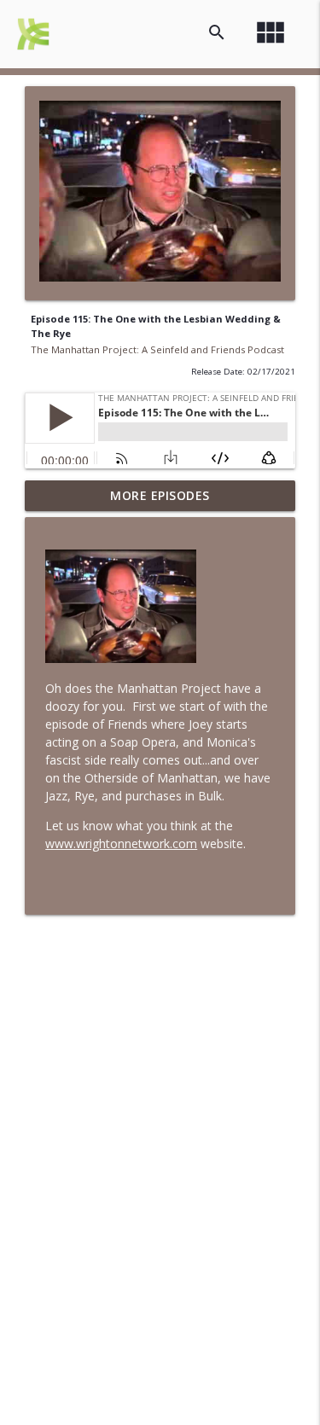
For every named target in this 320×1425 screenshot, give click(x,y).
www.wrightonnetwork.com (121, 843)
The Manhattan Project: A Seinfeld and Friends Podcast (157, 349)
